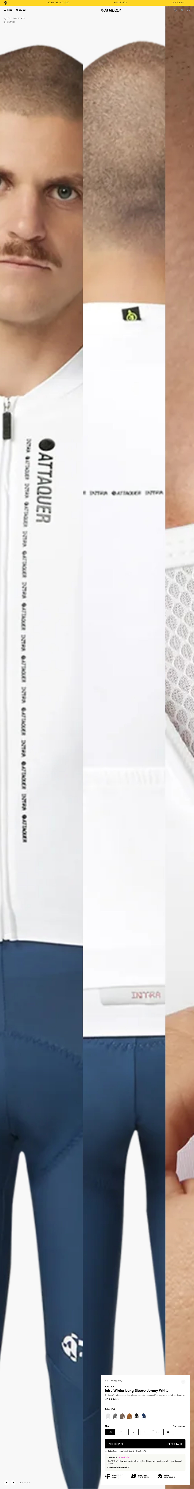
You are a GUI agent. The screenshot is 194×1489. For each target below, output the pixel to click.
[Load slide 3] (25, 1482)
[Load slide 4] (27, 1482)
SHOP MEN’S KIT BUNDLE (119, 1467)
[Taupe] (122, 1416)
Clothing (112, 1381)
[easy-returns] (100, 3)
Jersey (119, 1381)
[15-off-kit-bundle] (160, 3)
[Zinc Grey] (115, 1416)
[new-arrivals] (42, 3)
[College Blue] (144, 1416)
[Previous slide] (6, 1482)
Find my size (179, 1426)
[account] (182, 10)
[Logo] (111, 10)
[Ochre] (129, 1416)
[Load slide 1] (20, 1482)
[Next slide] (13, 1482)
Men (106, 1381)
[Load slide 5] (29, 1482)
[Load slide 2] (22, 1482)
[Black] (136, 1416)
